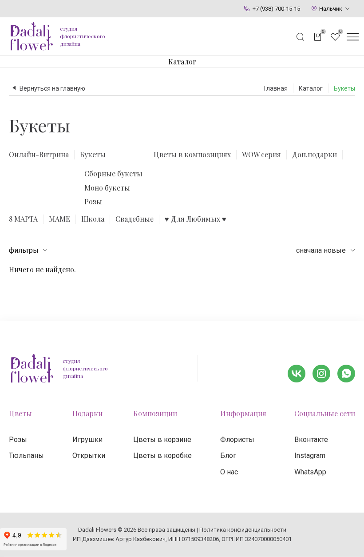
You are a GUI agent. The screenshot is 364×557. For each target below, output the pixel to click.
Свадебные (134, 219)
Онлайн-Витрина (39, 154)
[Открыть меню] (352, 37)
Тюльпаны (26, 455)
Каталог (182, 61)
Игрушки (87, 439)
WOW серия (261, 154)
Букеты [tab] (93, 154)
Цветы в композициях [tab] (192, 154)
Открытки (88, 455)
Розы (93, 201)
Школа (92, 219)
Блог (228, 455)
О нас (229, 472)
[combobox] (325, 250)
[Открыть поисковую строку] (300, 37)
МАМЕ (59, 219)
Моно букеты (107, 187)
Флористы (237, 439)
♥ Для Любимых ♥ (195, 219)
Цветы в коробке (162, 455)
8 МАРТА (23, 219)
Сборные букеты (113, 173)
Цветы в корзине (162, 439)
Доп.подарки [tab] (314, 154)
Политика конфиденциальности (242, 529)
